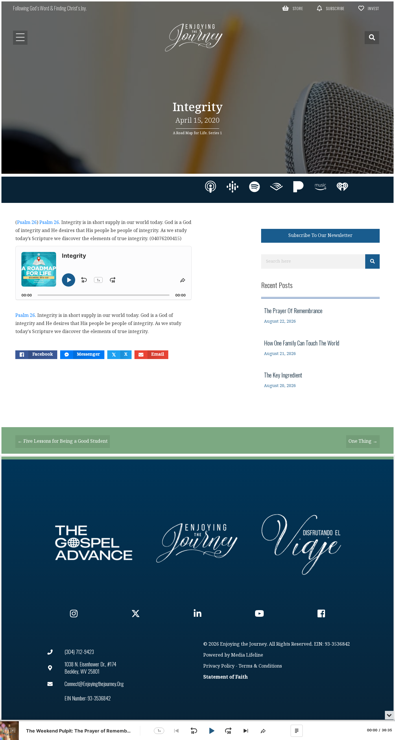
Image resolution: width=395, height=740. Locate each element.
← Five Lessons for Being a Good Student (63, 441)
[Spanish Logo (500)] (301, 542)
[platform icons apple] (210, 187)
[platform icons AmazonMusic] (320, 187)
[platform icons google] (232, 187)
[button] (293, 8)
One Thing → (362, 441)
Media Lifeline (247, 655)
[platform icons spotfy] (254, 187)
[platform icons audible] (276, 187)
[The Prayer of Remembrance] (320, 315)
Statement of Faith (225, 677)
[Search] (372, 261)
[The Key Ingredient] (320, 380)
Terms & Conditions (260, 666)
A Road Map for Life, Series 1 (197, 133)
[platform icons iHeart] (342, 187)
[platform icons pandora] (298, 187)
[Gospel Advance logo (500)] (93, 542)
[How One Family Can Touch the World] (320, 347)
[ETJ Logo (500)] (197, 542)
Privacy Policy (219, 666)
